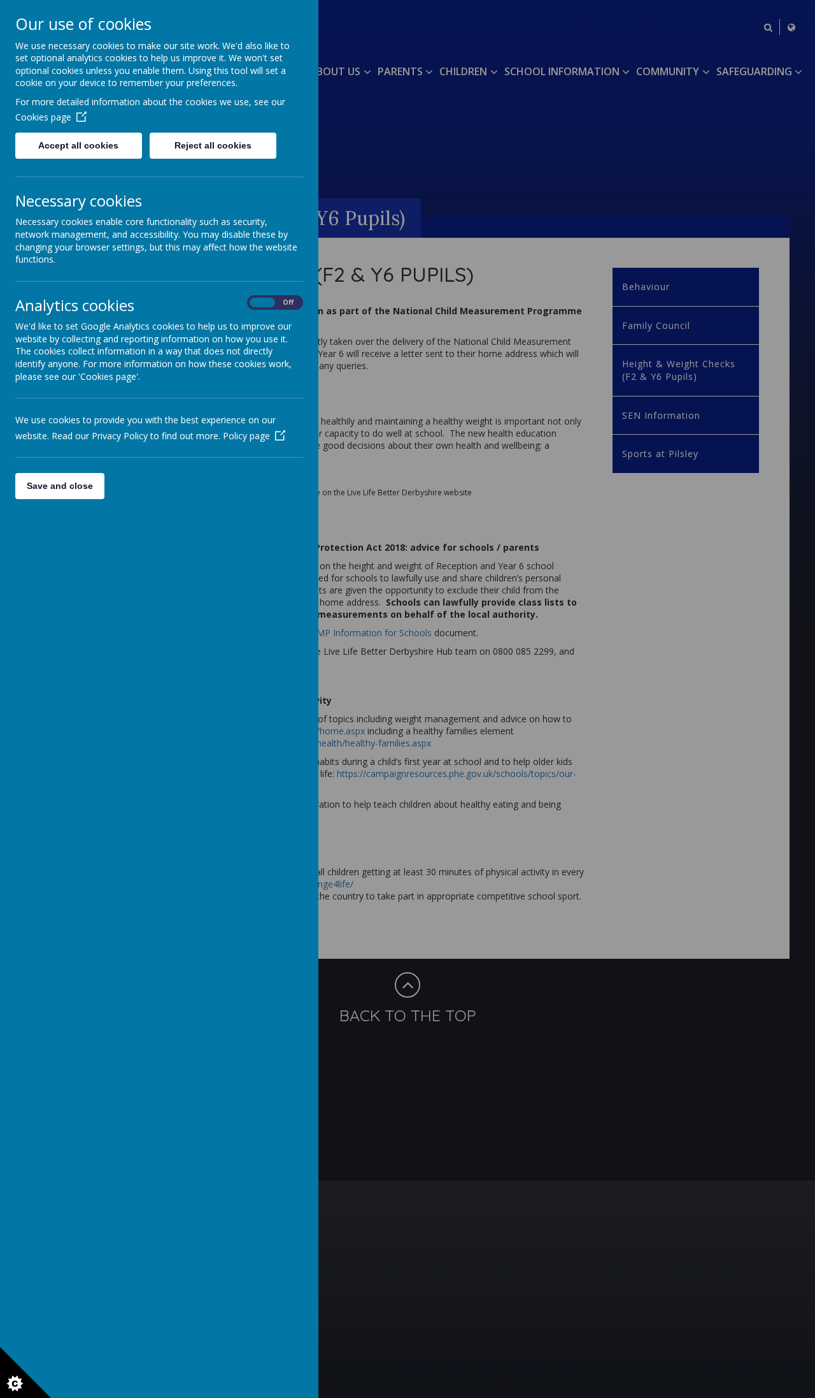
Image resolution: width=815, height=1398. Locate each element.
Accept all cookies (78, 145)
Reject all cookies (213, 145)
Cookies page (43, 117)
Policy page (246, 436)
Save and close (60, 486)
